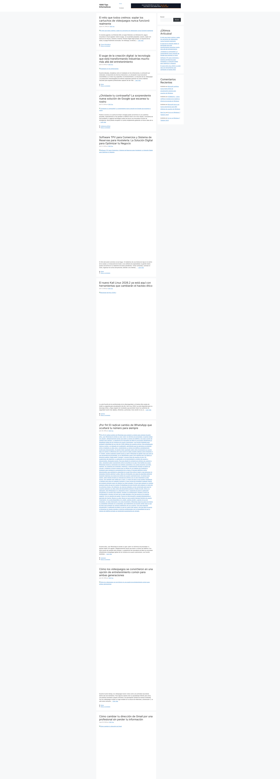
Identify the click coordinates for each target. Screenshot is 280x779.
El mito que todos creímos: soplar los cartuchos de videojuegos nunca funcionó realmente (124, 20)
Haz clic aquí (163, 5)
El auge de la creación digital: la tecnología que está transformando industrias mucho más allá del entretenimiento (124, 58)
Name (102, 84)
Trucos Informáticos (106, 44)
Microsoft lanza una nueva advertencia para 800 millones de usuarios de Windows (170, 107)
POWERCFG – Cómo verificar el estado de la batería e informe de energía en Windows (170, 99)
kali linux (103, 413)
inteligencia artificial (105, 126)
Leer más (140, 40)
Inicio (120, 3)
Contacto (121, 8)
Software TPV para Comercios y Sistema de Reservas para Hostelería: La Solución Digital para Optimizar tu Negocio (126, 140)
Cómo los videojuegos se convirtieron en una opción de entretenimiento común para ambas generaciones (126, 572)
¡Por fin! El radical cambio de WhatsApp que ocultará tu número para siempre (125, 426)
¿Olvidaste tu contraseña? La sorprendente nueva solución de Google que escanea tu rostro (125, 98)
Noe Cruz (163, 112)
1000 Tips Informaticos (105, 6)
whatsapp (103, 558)
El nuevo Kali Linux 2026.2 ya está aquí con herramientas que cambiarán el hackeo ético (125, 284)
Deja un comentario (105, 46)
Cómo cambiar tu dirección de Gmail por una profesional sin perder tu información (126, 718)
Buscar (162, 17)
